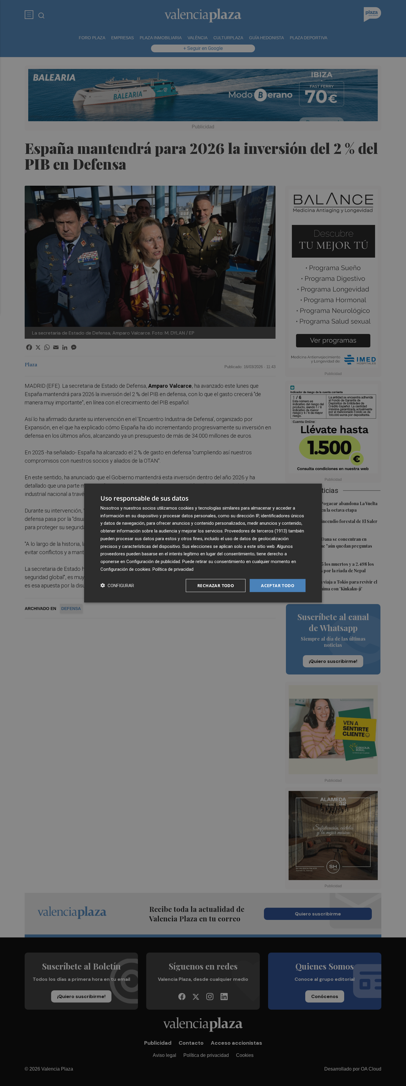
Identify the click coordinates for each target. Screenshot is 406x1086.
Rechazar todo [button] (215, 585)
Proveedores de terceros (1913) (256, 531)
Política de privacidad (172, 569)
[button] (117, 585)
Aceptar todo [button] (277, 585)
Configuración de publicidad (153, 561)
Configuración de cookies (125, 569)
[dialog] (203, 543)
